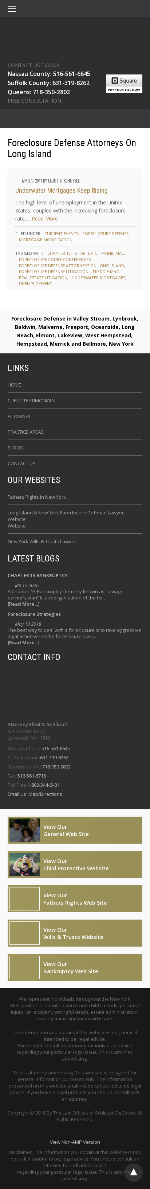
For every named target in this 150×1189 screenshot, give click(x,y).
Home (14, 384)
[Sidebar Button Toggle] (12, 10)
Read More (45, 218)
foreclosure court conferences (55, 259)
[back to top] (134, 1172)
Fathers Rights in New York (37, 497)
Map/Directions (44, 794)
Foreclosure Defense (106, 233)
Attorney (19, 416)
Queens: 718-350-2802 (39, 92)
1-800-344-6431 (43, 785)
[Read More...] (24, 604)
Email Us (17, 794)
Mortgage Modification (45, 239)
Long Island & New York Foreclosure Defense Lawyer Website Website (66, 519)
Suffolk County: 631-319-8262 (49, 83)
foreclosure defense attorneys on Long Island (71, 265)
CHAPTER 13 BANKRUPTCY (38, 575)
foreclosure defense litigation (53, 271)
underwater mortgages (98, 277)
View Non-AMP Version (75, 1142)
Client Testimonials (31, 400)
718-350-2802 (56, 766)
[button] (12, 10)
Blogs (15, 447)
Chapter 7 (85, 253)
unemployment (35, 283)
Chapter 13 (59, 253)
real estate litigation (43, 277)
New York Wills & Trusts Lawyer (42, 541)
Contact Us (22, 463)
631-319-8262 (54, 757)
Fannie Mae (112, 253)
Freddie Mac (106, 271)
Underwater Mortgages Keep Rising (61, 190)
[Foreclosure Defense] (75, 38)
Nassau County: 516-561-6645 (49, 74)
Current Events (61, 233)
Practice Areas (26, 432)
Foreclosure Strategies (34, 614)
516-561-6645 (56, 748)
